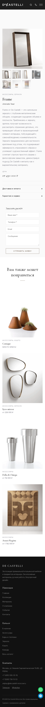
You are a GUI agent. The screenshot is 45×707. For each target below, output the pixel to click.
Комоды (5, 650)
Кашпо (5, 646)
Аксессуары (7, 633)
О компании (7, 606)
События (6, 610)
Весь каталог (7, 654)
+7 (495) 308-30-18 (10, 675)
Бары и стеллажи (9, 637)
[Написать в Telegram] (40, 695)
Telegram (6, 688)
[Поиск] (31, 4)
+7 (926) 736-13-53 (9, 679)
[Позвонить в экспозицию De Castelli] (36, 5)
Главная (5, 593)
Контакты (6, 614)
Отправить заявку (22, 251)
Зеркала (5, 641)
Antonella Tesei (8, 104)
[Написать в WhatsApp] (40, 689)
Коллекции (6, 597)
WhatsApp (16, 688)
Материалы (7, 602)
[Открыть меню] (41, 4)
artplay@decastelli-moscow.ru (14, 683)
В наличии (6, 629)
